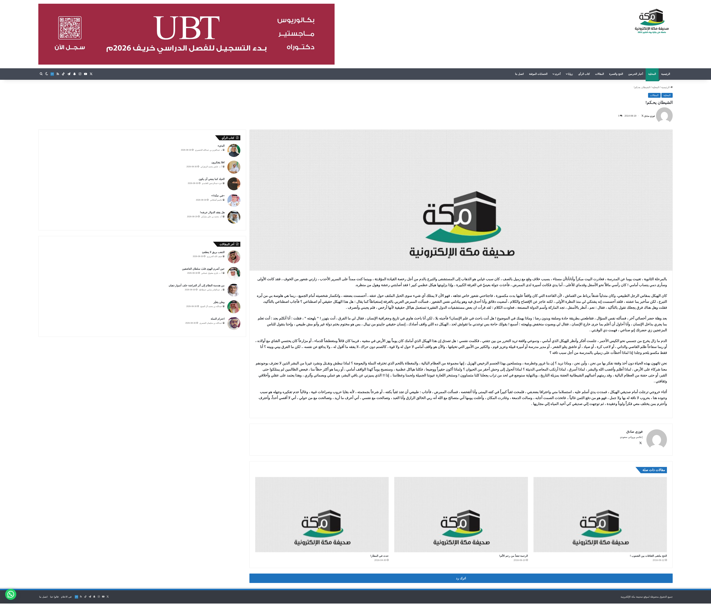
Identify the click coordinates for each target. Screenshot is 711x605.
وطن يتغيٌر (219, 302)
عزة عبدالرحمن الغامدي (212, 183)
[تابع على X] (642, 116)
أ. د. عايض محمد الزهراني (211, 166)
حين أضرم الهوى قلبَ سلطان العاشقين (203, 268)
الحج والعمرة (616, 73)
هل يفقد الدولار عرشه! (212, 212)
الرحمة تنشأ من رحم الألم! (513, 555)
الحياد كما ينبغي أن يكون (212, 178)
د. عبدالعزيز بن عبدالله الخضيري (208, 150)
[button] (10, 594)
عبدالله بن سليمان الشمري (210, 323)
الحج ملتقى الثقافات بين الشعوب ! (648, 555)
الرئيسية (665, 73)
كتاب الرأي (584, 73)
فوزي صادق (649, 116)
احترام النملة (218, 318)
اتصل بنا (519, 73)
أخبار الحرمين (635, 73)
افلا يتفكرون (218, 162)
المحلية (652, 73)
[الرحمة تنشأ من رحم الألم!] (461, 514)
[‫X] (640, 443)
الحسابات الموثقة (538, 73)
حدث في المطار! (379, 555)
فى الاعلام (66, 596)
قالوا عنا (54, 596)
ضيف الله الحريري (214, 256)
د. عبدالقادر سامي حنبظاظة (210, 290)
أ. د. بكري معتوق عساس (211, 273)
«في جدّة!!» (218, 195)
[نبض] (52, 74)
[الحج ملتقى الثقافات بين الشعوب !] (600, 514)
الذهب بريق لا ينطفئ (213, 252)
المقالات (599, 73)
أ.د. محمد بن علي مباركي (211, 216)
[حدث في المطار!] (322, 514)
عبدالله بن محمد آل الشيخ (211, 306)
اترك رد (461, 578)
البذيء (221, 145)
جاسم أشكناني (216, 200)
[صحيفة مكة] (652, 21)
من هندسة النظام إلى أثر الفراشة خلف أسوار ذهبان (197, 285)
